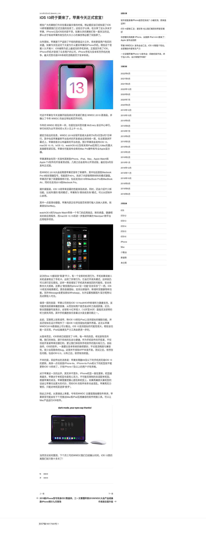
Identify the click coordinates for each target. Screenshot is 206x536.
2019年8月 (125, 125)
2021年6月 (125, 83)
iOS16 (123, 236)
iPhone (124, 241)
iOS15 (123, 231)
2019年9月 (125, 120)
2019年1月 (125, 162)
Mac (123, 247)
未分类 (124, 262)
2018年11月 (126, 172)
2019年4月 (125, 146)
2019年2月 (125, 157)
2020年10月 (126, 89)
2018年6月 (125, 193)
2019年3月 (125, 152)
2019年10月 (126, 115)
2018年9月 (125, 183)
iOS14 (123, 226)
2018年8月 (125, 188)
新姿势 (124, 257)
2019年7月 (125, 131)
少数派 (124, 252)
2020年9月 (125, 94)
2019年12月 (126, 110)
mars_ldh (56, 13)
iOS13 (46, 474)
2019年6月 (125, 136)
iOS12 (123, 215)
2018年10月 (126, 178)
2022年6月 (125, 73)
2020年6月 (125, 104)
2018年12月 (126, 167)
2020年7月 (125, 99)
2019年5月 (125, 141)
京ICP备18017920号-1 (49, 523)
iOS (122, 210)
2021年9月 (125, 78)
